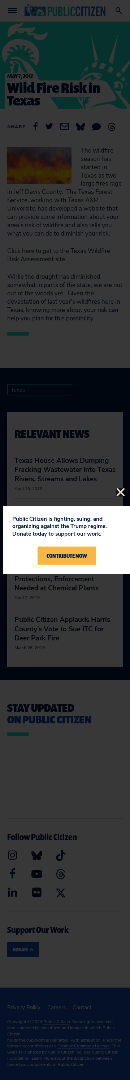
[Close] (120, 492)
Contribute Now (67, 556)
